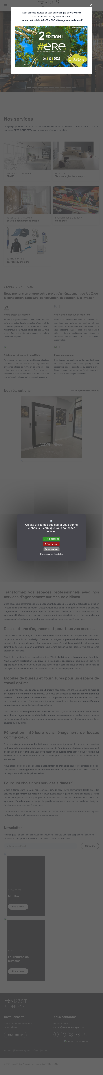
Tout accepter (52, 539)
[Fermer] (89, 5)
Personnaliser (51, 549)
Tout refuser (52, 544)
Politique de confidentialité (51, 554)
